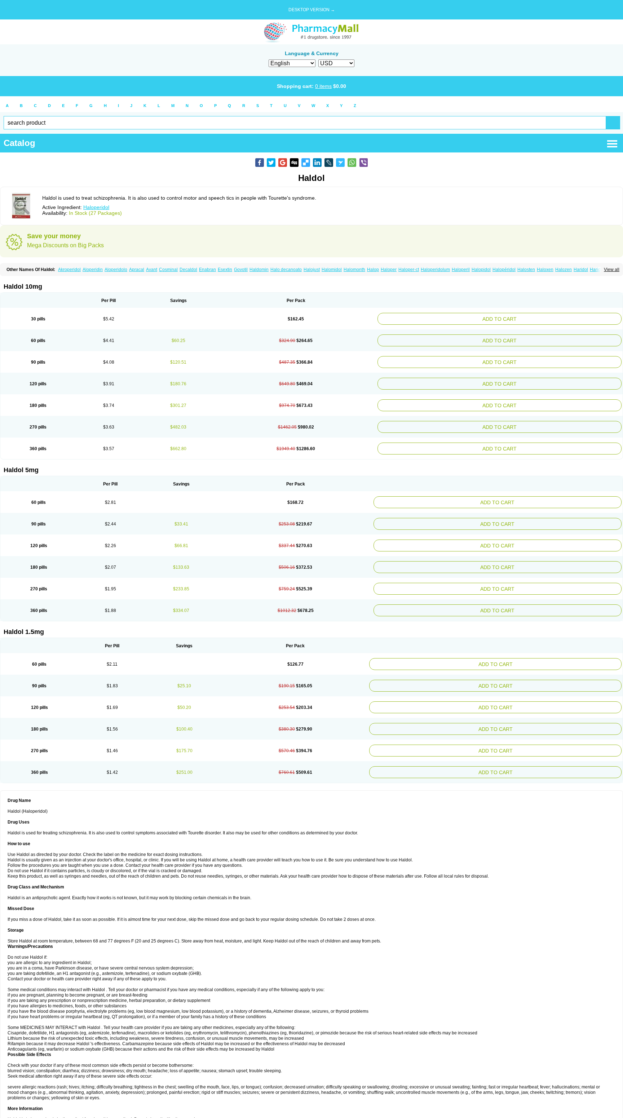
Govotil (241, 269)
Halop (373, 269)
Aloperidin (93, 269)
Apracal (136, 269)
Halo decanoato (286, 269)
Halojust (312, 269)
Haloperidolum (435, 269)
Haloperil (461, 269)
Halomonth (354, 269)
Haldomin (259, 269)
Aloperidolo (116, 269)
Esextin (225, 269)
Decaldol (188, 269)
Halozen (563, 269)
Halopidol (481, 269)
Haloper (389, 269)
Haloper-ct (408, 269)
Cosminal (168, 269)
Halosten (526, 269)
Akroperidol (69, 269)
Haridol (581, 269)
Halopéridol (504, 269)
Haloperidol (96, 207)
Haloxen (545, 269)
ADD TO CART (542, 318)
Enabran (207, 269)
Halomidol (332, 269)
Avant (151, 269)
